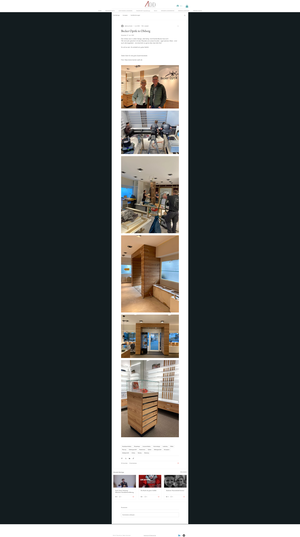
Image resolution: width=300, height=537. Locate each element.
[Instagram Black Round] (184, 535)
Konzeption (166, 449)
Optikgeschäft (125, 453)
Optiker (149, 449)
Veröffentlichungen (135, 15)
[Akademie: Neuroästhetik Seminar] (175, 481)
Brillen (171, 446)
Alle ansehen (183, 472)
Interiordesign (156, 446)
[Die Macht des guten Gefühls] (150, 481)
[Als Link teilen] (133, 458)
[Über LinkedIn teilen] (129, 458)
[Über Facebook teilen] (122, 458)
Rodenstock (142, 449)
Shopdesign (137, 446)
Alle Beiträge (116, 15)
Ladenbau (165, 446)
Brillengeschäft (157, 449)
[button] (187, 6)
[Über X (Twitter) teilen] (125, 458)
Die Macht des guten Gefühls (148, 490)
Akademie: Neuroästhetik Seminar (175, 490)
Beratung (146, 453)
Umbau (133, 453)
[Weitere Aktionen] (178, 26)
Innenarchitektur (147, 446)
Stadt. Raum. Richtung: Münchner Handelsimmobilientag (124, 491)
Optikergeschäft (133, 449)
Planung (124, 449)
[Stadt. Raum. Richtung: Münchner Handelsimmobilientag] (124, 481)
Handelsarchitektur (126, 446)
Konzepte (125, 15)
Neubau (140, 453)
